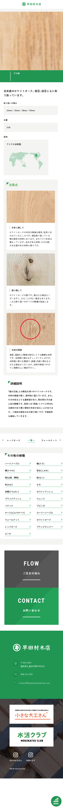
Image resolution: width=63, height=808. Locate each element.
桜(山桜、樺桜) (12, 477)
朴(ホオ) (9, 484)
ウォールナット (49, 440)
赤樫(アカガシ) (12, 491)
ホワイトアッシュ (45, 491)
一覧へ (31, 440)
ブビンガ (41, 506)
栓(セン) (40, 477)
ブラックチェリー (45, 527)
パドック (9, 506)
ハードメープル (12, 463)
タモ (39, 484)
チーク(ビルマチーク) (15, 513)
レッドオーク (13, 440)
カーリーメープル (45, 513)
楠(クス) (40, 463)
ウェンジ (41, 499)
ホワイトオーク (44, 520)
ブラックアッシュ (13, 499)
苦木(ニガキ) (42, 470)
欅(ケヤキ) (10, 470)
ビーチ (8, 534)
